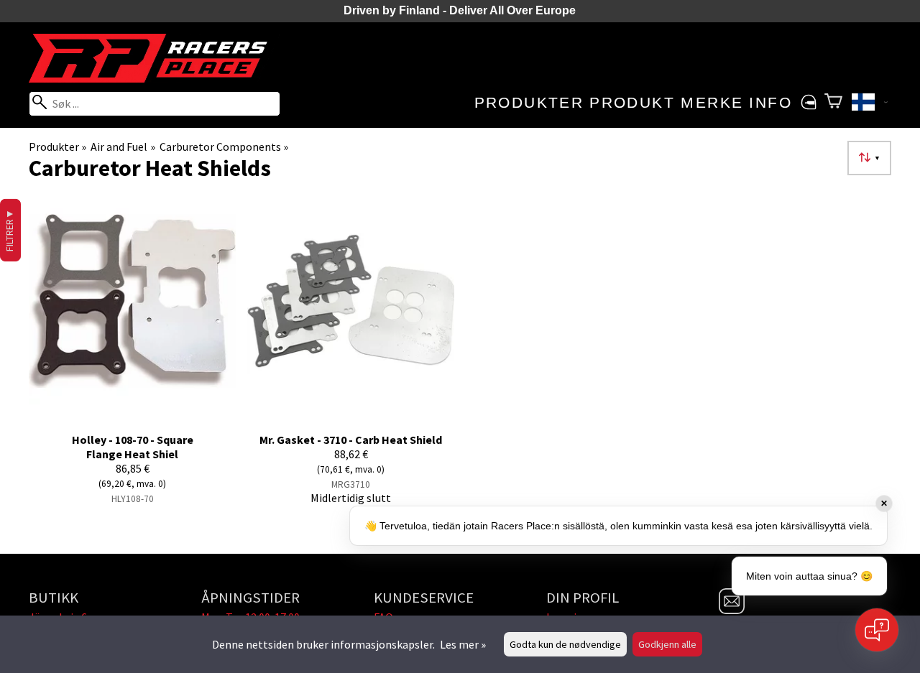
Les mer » (463, 644)
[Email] (732, 610)
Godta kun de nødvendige (565, 644)
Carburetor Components (224, 146)
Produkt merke (666, 102)
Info (770, 102)
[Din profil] (808, 102)
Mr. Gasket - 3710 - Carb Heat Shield (350, 439)
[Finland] (869, 103)
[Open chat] (876, 629)
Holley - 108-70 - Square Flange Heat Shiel (132, 446)
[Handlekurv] (833, 102)
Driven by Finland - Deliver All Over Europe (460, 10)
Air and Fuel (123, 146)
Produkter (529, 102)
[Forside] (154, 78)
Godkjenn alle (667, 644)
